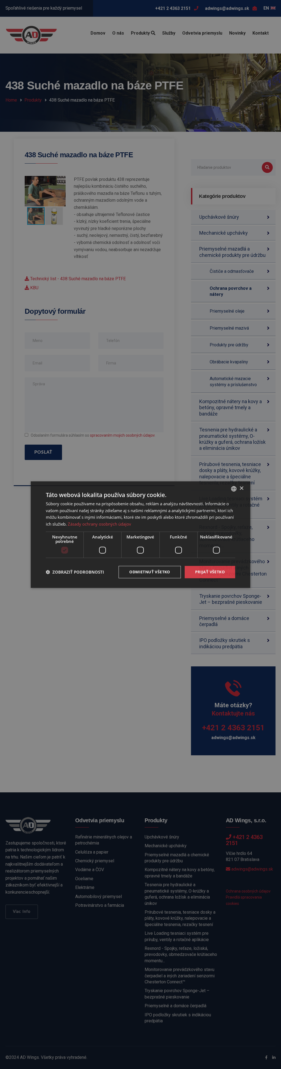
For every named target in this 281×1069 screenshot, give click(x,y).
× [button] (241, 488)
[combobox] (234, 488)
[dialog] (140, 534)
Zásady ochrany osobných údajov (99, 524)
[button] (75, 572)
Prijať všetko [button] (210, 571)
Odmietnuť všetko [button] (149, 571)
